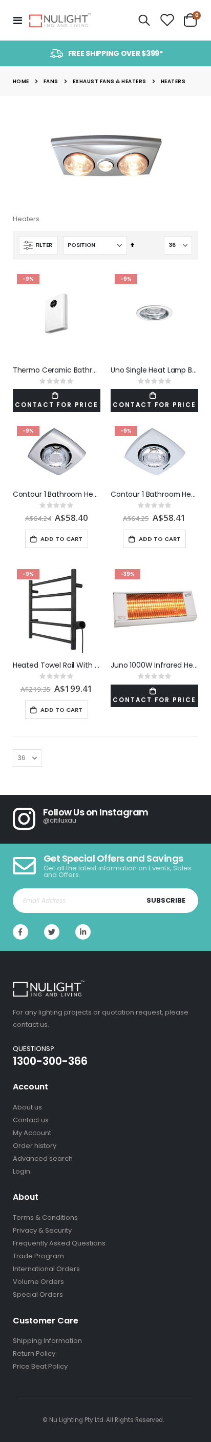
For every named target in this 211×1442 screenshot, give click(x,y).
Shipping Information (47, 1341)
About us (27, 1107)
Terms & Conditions (45, 1217)
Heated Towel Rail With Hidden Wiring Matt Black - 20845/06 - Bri (56, 665)
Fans (51, 81)
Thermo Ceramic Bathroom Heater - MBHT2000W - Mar (56, 370)
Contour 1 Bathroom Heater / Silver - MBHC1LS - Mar (56, 494)
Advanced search (43, 1158)
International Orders (46, 1269)
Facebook (20, 932)
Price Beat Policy (40, 1366)
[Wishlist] (167, 20)
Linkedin (83, 932)
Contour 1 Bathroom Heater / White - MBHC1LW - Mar (154, 494)
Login (21, 1171)
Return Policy (34, 1353)
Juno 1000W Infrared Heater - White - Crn (154, 665)
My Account (32, 1133)
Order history (34, 1146)
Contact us (31, 1120)
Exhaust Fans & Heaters (109, 81)
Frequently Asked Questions (59, 1243)
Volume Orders (38, 1282)
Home (21, 81)
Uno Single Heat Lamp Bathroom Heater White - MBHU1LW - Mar (154, 370)
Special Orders (38, 1294)
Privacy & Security (42, 1230)
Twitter (51, 932)
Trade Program (38, 1256)
